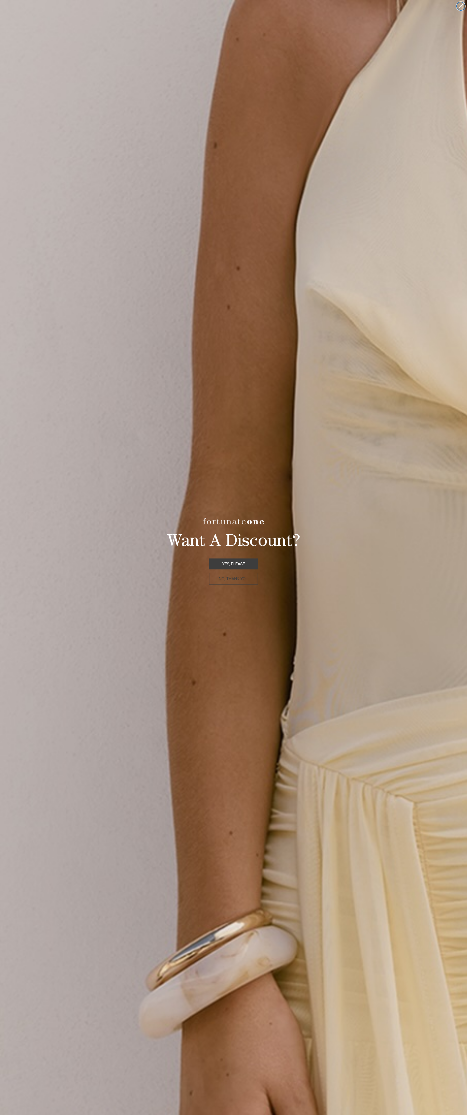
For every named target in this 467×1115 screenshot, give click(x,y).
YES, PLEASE (233, 564)
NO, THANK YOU (233, 578)
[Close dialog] (461, 6)
